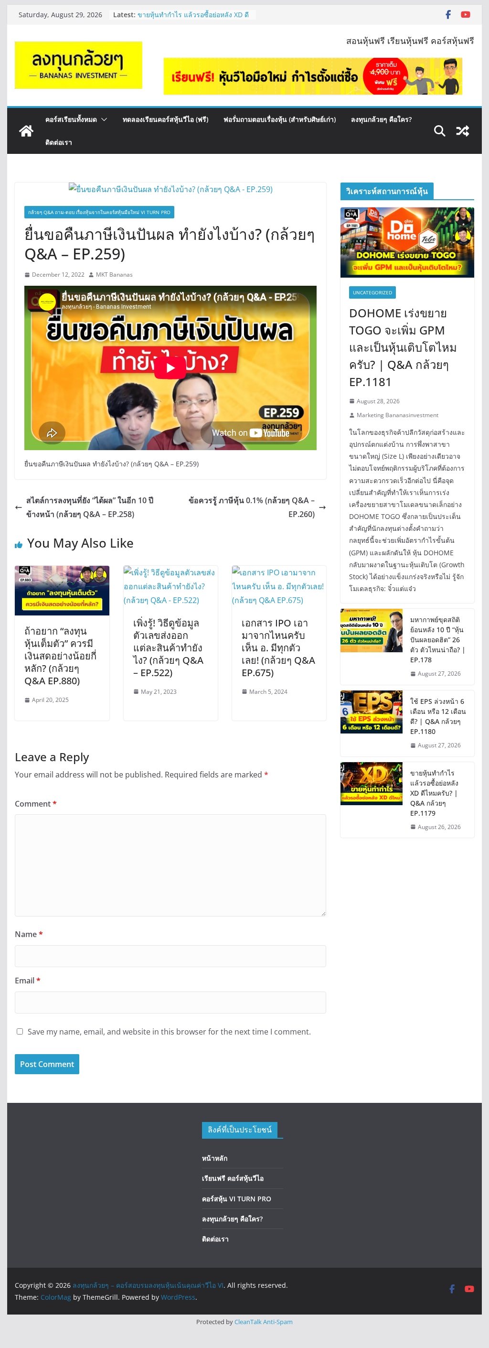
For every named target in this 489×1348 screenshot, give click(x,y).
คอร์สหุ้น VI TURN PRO (236, 1198)
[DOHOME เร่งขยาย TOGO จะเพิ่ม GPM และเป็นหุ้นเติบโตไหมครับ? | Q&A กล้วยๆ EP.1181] (407, 242)
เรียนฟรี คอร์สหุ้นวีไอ (233, 1178)
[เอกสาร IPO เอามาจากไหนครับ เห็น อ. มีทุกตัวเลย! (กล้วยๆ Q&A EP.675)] (279, 572)
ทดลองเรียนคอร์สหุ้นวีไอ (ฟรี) (165, 119)
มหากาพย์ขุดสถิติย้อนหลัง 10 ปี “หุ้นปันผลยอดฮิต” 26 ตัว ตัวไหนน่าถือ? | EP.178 (438, 639)
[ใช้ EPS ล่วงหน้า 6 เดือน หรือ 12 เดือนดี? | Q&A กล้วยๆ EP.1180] (371, 723)
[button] (102, 119)
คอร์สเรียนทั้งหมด (71, 119)
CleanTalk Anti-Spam (263, 1321)
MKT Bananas (114, 274)
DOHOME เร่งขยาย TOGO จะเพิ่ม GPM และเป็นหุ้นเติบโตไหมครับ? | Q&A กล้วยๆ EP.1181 (403, 347)
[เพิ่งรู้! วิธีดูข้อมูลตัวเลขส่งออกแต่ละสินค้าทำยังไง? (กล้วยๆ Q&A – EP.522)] (171, 572)
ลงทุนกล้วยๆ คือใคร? (381, 119)
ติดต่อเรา (58, 142)
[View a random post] (462, 130)
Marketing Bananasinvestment (397, 415)
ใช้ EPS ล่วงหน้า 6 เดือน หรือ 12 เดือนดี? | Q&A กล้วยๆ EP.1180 (193, 14)
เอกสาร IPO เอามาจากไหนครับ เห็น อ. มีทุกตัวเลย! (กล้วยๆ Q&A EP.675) (278, 647)
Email (28, 980)
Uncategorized (372, 292)
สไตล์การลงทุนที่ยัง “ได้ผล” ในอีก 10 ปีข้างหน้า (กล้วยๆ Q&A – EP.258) (89, 507)
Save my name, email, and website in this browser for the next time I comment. (169, 1031)
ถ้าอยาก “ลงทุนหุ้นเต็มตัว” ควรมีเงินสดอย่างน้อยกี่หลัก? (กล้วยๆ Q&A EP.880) (60, 656)
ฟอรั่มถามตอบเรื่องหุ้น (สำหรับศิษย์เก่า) (279, 119)
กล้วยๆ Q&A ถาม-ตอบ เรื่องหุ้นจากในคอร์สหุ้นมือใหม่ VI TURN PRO (99, 212)
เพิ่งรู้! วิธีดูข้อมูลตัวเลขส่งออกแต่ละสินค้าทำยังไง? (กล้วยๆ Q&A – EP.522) (168, 647)
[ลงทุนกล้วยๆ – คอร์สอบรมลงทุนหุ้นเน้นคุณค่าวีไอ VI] (26, 130)
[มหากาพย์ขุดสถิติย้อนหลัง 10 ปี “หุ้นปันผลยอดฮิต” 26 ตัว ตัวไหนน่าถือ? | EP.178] (371, 647)
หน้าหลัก (214, 1158)
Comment (36, 803)
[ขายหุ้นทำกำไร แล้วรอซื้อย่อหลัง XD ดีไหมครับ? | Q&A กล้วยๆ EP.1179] (371, 800)
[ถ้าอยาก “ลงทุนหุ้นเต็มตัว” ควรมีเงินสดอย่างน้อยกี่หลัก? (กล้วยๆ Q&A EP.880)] (62, 572)
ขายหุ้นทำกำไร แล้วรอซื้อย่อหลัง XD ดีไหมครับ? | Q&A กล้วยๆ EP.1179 (434, 793)
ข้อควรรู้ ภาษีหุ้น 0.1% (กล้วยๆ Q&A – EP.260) (252, 507)
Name (29, 934)
